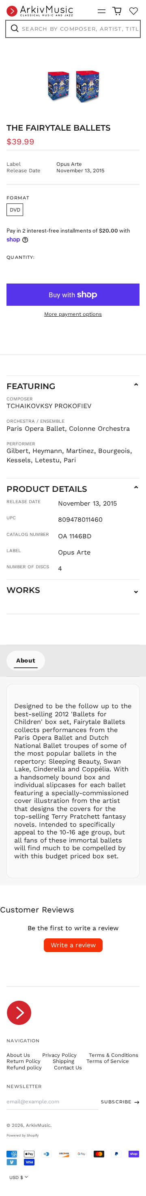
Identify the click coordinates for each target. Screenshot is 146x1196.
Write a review (73, 945)
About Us (18, 1055)
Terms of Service (107, 1061)
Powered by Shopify (22, 1135)
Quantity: (20, 257)
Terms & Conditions (113, 1055)
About (25, 660)
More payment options (73, 314)
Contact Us (68, 1068)
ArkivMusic (38, 1125)
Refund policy (24, 1068)
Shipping (63, 1061)
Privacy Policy (59, 1055)
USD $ (16, 1177)
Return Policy (23, 1061)
